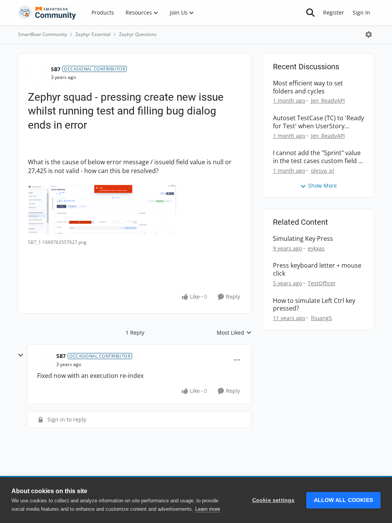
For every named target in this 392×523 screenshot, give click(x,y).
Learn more (207, 509)
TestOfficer (322, 283)
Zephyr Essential (93, 34)
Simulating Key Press (303, 239)
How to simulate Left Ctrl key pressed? (314, 305)
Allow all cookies (343, 500)
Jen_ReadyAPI (328, 100)
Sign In (361, 12)
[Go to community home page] (47, 13)
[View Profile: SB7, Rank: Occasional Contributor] (37, 73)
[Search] (310, 12)
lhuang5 (321, 318)
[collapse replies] (20, 355)
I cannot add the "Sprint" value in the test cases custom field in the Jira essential (318, 157)
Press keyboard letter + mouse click (317, 270)
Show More (322, 185)
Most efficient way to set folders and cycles (308, 87)
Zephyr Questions (138, 34)
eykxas (316, 248)
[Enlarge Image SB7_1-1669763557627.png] (103, 210)
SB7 (55, 69)
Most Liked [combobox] (234, 333)
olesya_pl (322, 170)
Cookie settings (273, 500)
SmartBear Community (42, 34)
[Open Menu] (368, 34)
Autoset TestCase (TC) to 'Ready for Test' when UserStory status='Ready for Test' (318, 122)
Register (333, 12)
